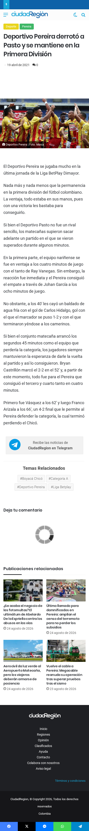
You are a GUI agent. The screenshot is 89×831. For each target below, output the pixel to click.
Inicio (43, 729)
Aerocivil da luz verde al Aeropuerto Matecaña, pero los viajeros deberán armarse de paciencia (22, 675)
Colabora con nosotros (43, 763)
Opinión (43, 740)
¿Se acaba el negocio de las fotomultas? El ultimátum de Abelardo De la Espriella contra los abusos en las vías (22, 614)
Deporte (11, 26)
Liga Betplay (62, 487)
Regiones (43, 734)
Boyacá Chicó (32, 479)
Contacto (43, 757)
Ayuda (43, 751)
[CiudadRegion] (29, 14)
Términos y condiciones (70, 780)
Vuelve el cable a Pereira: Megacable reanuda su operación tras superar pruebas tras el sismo (64, 675)
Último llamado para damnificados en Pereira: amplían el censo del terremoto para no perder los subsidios (63, 616)
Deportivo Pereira (32, 487)
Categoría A (59, 479)
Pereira (26, 26)
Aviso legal (43, 768)
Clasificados (43, 746)
